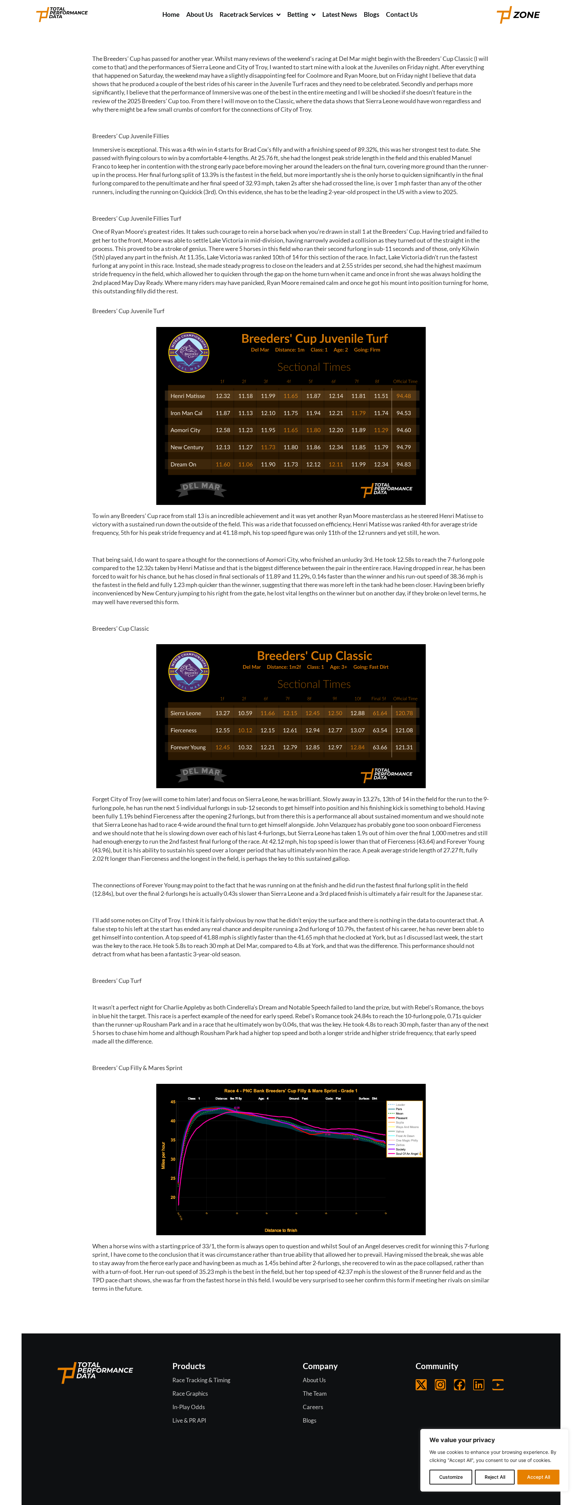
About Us (314, 1380)
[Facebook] (459, 1384)
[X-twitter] (421, 1384)
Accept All (538, 1477)
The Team (315, 1393)
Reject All (495, 1477)
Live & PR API (189, 1420)
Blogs (309, 1420)
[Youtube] (498, 1384)
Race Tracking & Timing (201, 1380)
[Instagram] (440, 1384)
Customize (451, 1477)
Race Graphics (190, 1393)
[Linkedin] (478, 1384)
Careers (313, 1406)
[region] (494, 1460)
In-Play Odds (188, 1406)
